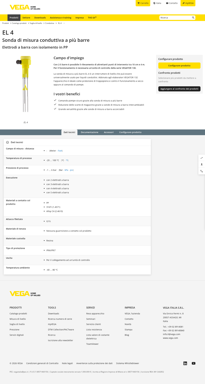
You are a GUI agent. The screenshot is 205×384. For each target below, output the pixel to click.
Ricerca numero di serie (60, 318)
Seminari (90, 318)
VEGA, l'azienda (132, 313)
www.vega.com (170, 338)
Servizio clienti (93, 324)
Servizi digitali (17, 335)
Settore (26, 17)
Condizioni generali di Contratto (42, 363)
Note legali (67, 363)
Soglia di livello (17, 324)
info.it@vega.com (171, 334)
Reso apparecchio (95, 313)
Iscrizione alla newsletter (60, 340)
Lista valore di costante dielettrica (97, 337)
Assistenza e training (60, 17)
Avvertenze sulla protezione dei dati (94, 363)
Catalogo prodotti (18, 313)
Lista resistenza (94, 329)
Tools (52, 307)
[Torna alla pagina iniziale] (25, 293)
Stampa (128, 329)
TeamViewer (92, 343)
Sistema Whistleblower (127, 363)
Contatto (129, 318)
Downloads (40, 17)
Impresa (79, 17)
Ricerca (51, 335)
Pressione (14, 329)
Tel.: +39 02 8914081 (173, 326)
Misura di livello (18, 318)
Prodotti (14, 17)
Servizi (90, 307)
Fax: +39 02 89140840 (173, 330)
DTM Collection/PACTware (61, 329)
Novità (128, 324)
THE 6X (92, 17)
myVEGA (52, 324)
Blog (127, 335)
